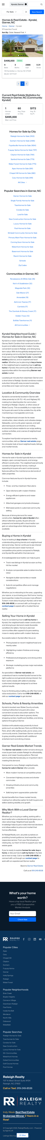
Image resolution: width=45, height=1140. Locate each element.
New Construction (10, 1046)
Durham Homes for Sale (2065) (22, 141)
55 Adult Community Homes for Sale (22, 233)
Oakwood (7, 1021)
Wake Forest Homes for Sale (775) (22, 164)
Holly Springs (8, 975)
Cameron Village (9, 1000)
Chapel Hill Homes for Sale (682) (23, 173)
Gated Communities (11, 1060)
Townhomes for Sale (22, 205)
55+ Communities (10, 1053)
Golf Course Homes (10, 1064)
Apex (5, 951)
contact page (8, 606)
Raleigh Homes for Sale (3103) (22, 136)
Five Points (7, 1007)
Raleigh (6, 979)
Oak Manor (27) (22, 293)
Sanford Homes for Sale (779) (22, 159)
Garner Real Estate (35, 866)
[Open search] (36, 4)
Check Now (22, 919)
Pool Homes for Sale (22, 228)
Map (24, 1135)
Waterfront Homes (10, 1057)
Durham (6, 965)
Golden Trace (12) (23, 316)
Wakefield (6, 1025)
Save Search (37, 12)
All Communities (21, 325)
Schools (22, 261)
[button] (3, 4)
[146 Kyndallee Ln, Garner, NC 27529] (22, 45)
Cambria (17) (22, 307)
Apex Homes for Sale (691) (22, 168)
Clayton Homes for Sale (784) (22, 155)
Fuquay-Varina (8, 968)
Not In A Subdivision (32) (22, 283)
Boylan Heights (9, 997)
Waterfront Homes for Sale (22, 247)
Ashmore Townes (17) (22, 302)
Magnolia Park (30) (22, 288)
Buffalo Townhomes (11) (22, 320)
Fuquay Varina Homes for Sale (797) (22, 150)
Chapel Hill (7, 958)
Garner (5, 972)
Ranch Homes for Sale (23, 256)
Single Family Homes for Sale (22, 201)
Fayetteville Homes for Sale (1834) (22, 145)
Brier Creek (7, 993)
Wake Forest (8, 982)
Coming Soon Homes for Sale (22, 242)
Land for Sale (22, 214)
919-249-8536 (37, 870)
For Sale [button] (10, 12)
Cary (5, 954)
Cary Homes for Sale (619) (22, 178)
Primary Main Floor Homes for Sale (22, 237)
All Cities (21, 182)
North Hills (7, 1018)
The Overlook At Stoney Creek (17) (22, 311)
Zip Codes (22, 265)
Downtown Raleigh (10, 1004)
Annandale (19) (22, 297)
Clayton (6, 961)
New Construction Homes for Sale (22, 219)
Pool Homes (8, 1067)
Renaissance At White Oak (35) (22, 279)
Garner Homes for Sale (22, 196)
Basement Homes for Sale (22, 251)
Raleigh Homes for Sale (12, 1036)
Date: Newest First (16, 32)
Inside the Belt (8, 1011)
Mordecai (6, 1014)
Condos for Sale (22, 210)
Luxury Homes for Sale (23, 224)
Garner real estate (28, 441)
